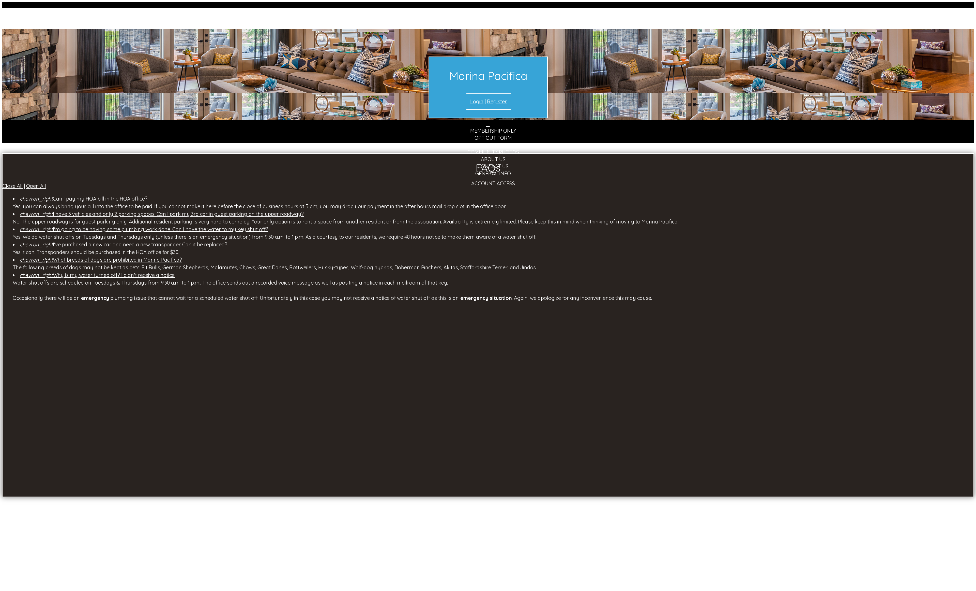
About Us (493, 159)
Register (497, 101)
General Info (493, 173)
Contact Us (493, 166)
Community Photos (493, 152)
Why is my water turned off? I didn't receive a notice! (97, 275)
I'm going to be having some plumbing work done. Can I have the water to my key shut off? (144, 229)
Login (476, 101)
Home (493, 145)
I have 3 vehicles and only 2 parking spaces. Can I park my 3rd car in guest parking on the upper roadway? (162, 214)
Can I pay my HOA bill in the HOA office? (83, 198)
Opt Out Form (493, 138)
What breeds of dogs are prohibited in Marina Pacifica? (101, 260)
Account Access (493, 183)
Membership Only (493, 131)
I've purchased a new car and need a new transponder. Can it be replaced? (123, 244)
